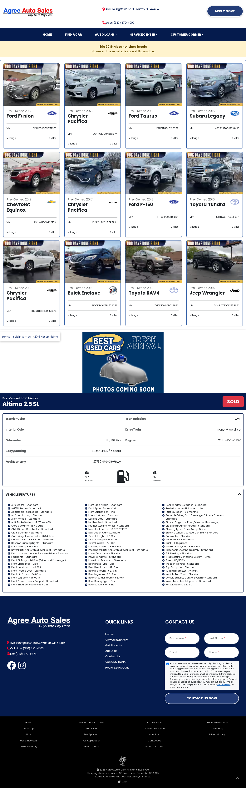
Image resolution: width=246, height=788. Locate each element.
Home (47, 35)
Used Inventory (28, 740)
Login (124, 781)
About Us (111, 651)
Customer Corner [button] (186, 35)
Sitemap (29, 728)
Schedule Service (154, 728)
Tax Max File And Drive (91, 722)
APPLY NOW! (225, 11)
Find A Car (73, 35)
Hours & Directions (117, 667)
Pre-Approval (91, 734)
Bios (28, 734)
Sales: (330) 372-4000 (120, 23)
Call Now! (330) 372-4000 (26, 648)
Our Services (154, 722)
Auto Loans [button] (105, 35)
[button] (123, 541)
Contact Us (113, 656)
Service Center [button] (142, 35)
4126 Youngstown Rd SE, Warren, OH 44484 (132, 9)
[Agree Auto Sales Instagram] (21, 667)
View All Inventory (116, 640)
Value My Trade (115, 662)
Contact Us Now (201, 698)
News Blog (217, 728)
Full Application (92, 740)
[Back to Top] (237, 779)
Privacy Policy (224, 684)
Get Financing (114, 645)
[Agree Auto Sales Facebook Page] (12, 667)
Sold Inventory (22, 337)
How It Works (91, 746)
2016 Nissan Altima (46, 337)
